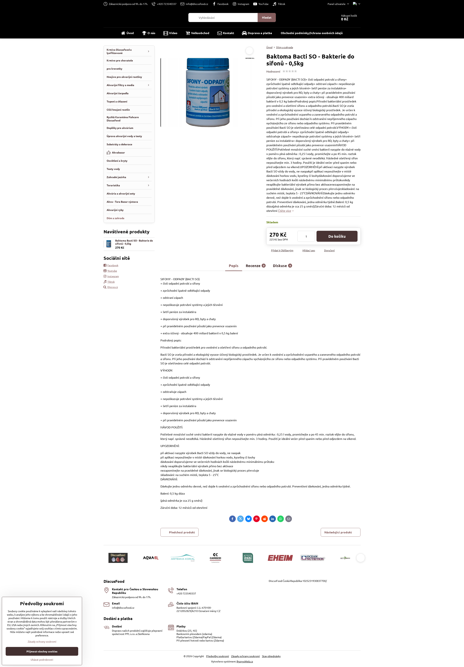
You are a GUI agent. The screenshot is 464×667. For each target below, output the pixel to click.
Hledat (266, 17)
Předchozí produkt (182, 532)
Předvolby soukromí (217, 656)
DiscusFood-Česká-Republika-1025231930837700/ (298, 580)
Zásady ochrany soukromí (245, 656)
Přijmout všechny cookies (41, 651)
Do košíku (337, 236)
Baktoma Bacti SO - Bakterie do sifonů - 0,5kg (134, 242)
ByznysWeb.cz (245, 661)
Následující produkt (338, 532)
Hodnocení (273, 71)
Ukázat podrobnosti (42, 659)
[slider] (289, 71)
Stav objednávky (271, 656)
